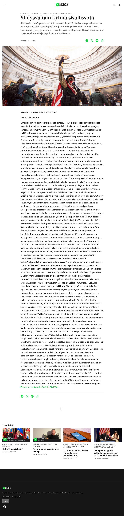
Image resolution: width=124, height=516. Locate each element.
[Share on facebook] (87, 40)
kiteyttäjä (43, 444)
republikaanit (52, 13)
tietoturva (78, 444)
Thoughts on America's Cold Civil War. (39, 387)
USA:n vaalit (112, 446)
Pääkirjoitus (70, 13)
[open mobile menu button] (3, 5)
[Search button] (114, 5)
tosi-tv (104, 446)
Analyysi (110, 447)
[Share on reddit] (97, 40)
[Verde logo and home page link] (62, 5)
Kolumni (16, 444)
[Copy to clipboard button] (102, 40)
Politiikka (36, 446)
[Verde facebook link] (4, 506)
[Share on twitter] (91, 40)
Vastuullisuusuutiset (70, 446)
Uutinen (81, 446)
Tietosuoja (6, 496)
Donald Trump (26, 13)
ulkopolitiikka (8, 444)
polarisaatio (43, 13)
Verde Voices (16, 496)
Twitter (85, 444)
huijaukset (97, 446)
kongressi (34, 13)
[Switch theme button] (120, 5)
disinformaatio (100, 444)
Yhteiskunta (67, 447)
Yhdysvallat (61, 13)
